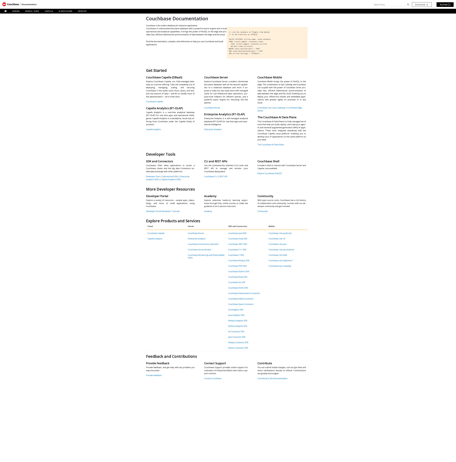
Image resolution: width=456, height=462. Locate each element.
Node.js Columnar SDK (238, 342)
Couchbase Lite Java (277, 244)
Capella (49, 11)
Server (15, 11)
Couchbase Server (212, 107)
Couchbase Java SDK (237, 233)
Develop (82, 11)
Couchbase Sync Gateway (280, 266)
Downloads (420, 4)
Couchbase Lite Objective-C (281, 260)
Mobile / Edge (32, 11)
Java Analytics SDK (236, 315)
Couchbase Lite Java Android (281, 249)
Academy (208, 211)
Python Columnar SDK (238, 348)
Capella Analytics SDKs (171, 179)
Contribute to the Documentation (272, 378)
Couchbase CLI (210, 176)
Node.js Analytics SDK (237, 320)
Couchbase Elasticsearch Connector (244, 293)
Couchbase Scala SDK (237, 238)
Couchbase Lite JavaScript (280, 233)
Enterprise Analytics (213, 129)
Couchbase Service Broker (199, 249)
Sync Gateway (279, 107)
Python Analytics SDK (237, 326)
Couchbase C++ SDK (237, 249)
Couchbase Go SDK (236, 282)
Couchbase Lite (264, 107)
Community (262, 211)
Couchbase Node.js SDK (238, 260)
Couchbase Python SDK (238, 271)
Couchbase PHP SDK (237, 266)
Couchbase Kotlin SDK (238, 288)
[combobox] (390, 4)
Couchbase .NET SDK (237, 244)
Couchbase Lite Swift (278, 255)
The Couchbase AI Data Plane (270, 144)
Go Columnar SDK (236, 331)
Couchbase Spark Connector (241, 304)
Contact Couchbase (212, 378)
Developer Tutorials (171, 211)
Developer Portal (153, 211)
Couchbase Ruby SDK (237, 277)
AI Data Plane (65, 11)
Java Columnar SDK (236, 337)
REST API (223, 176)
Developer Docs (153, 176)
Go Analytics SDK (235, 309)
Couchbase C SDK (236, 255)
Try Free (444, 4)
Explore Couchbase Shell (268, 173)
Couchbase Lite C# (277, 238)
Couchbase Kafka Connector (241, 298)
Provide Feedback (154, 375)
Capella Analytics (153, 129)
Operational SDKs (170, 176)
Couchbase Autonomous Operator (203, 244)
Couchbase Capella (154, 101)
